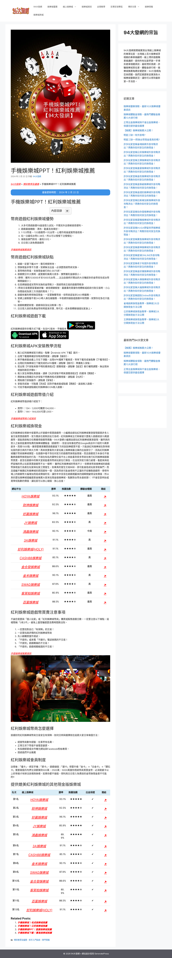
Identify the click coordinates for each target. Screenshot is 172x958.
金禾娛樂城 (30, 576)
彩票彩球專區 (117, 6)
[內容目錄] (67, 211)
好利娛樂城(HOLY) (31, 549)
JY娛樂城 (30, 523)
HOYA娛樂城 (30, 496)
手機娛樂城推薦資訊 (21, 249)
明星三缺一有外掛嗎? (134, 135)
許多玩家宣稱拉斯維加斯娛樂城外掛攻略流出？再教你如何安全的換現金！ (142, 204)
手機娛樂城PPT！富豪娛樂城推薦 (35, 929)
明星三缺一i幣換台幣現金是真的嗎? (142, 139)
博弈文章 (132, 6)
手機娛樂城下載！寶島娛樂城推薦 (35, 932)
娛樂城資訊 (87, 6)
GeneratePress (101, 953)
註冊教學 (101, 6)
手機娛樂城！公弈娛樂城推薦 (32, 926)
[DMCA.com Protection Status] (142, 420)
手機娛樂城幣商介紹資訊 (23, 418)
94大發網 (37, 6)
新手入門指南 (34, 940)
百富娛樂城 (30, 602)
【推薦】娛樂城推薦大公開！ (138, 130)
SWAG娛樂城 (30, 585)
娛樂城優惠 (52, 6)
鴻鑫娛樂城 (30, 532)
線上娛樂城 (68, 6)
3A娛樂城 (30, 540)
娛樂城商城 (38, 14)
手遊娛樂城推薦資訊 (21, 653)
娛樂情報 (149, 6)
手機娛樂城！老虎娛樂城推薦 (32, 922)
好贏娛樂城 (30, 514)
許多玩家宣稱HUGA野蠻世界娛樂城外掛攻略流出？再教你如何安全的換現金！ (142, 231)
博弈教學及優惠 (31, 184)
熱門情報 (46, 940)
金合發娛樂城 (30, 567)
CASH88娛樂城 (30, 558)
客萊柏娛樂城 (30, 593)
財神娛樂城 (30, 505)
